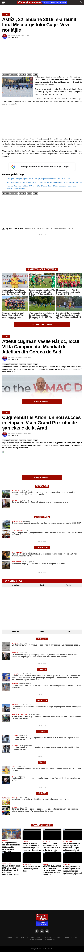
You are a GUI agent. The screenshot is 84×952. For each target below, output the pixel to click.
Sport (68, 631)
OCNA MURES (50, 937)
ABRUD (9, 937)
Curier (42, 631)
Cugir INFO (14, 37)
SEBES (59, 937)
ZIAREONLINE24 (50, 940)
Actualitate (16, 585)
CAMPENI (39, 937)
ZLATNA (74, 937)
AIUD (16, 937)
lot (48, 228)
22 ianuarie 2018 (30, 228)
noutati (71, 228)
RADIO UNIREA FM (36, 940)
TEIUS (66, 937)
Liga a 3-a (41, 228)
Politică (68, 585)
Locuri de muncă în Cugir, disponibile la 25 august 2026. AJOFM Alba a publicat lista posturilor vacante (44, 182)
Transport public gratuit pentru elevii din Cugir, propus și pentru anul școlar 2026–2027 (38, 179)
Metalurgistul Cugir (59, 228)
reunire (6, 230)
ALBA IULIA (24, 937)
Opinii (42, 585)
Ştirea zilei (15, 631)
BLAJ (32, 937)
